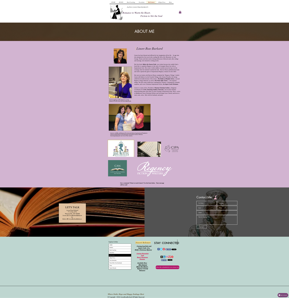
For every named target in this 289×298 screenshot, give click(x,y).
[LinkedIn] (164, 257)
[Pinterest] (164, 249)
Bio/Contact (112, 255)
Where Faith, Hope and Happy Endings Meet (126, 294)
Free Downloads (113, 260)
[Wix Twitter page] (161, 249)
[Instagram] (167, 257)
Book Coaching (113, 250)
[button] (180, 11)
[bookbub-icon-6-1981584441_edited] (169, 257)
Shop (111, 265)
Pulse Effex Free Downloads (116, 263)
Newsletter (112, 252)
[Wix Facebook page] (158, 249)
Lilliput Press (112, 257)
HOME (111, 245)
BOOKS (111, 247)
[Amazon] (162, 257)
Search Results (113, 268)
